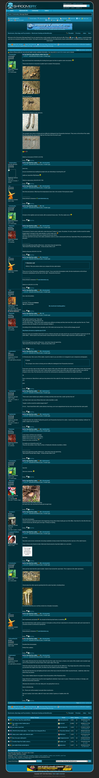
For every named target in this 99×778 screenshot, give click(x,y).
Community (35, 10)
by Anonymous (85, 724)
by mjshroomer (85, 746)
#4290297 (26, 482)
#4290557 (26, 513)
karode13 (21, 755)
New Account (20, 20)
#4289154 (26, 227)
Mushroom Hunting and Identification (42, 33)
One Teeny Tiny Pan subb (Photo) (21, 720)
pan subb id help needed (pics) (20, 745)
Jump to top (12, 702)
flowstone (45, 257)
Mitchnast (62, 734)
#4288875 (26, 56)
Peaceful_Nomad (65, 731)
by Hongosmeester (85, 739)
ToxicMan (15, 755)
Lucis (54, 755)
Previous (78, 33)
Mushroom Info (23, 10)
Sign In (12, 20)
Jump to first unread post (15, 50)
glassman (62, 745)
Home (12, 10)
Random (61, 20)
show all (89, 50)
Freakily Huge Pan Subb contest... (21, 741)
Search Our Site (67, 3)
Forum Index (33, 18)
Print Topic (28, 758)
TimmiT (41, 755)
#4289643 (26, 415)
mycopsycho (63, 727)
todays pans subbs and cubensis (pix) (22, 734)
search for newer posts (63, 52)
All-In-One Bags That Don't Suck (48, 44)
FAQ (79, 18)
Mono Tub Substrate (30, 44)
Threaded (70, 33)
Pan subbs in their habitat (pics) (21, 723)
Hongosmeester (64, 738)
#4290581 (26, 533)
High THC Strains (18, 44)
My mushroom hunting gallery (57, 306)
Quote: (28, 360)
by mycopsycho (85, 728)
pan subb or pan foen (18, 727)
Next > (84, 50)
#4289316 (26, 315)
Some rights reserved (58, 774)
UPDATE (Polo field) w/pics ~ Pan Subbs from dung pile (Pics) (29, 731)
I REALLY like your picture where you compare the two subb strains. (43, 264)
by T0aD (85, 721)
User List (85, 18)
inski (25, 755)
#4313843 (26, 640)
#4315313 (26, 657)
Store (54, 20)
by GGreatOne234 (85, 732)
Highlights (64, 18)
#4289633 (26, 392)
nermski (62, 723)
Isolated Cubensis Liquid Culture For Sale (21, 46)
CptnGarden (45, 414)
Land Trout (63, 755)
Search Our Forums (78, 3)
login (72, 37)
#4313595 (26, 615)
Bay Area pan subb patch (19, 738)
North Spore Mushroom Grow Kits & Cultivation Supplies (74, 44)
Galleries (72, 18)
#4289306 (26, 292)
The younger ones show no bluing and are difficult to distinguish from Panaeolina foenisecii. (50, 362)
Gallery (47, 10)
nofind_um (63, 741)
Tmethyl (50, 755)
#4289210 (26, 258)
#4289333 (26, 353)
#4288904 (26, 164)
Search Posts (43, 18)
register (80, 37)
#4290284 (26, 462)
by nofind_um (85, 735)
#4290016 (26, 430)
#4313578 (26, 564)
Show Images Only (13, 758)
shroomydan (45, 162)
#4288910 (26, 187)
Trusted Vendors (54, 18)
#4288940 (26, 207)
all (16, 725)
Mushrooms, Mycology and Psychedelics (19, 33)
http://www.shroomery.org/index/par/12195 (34, 330)
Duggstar (36, 755)
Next (89, 33)
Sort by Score (21, 758)
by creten (85, 743)
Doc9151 (58, 755)
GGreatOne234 (64, 720)
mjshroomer (45, 391)
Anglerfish (45, 755)
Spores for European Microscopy (44, 46)
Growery (68, 20)
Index (84, 33)
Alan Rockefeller (30, 755)
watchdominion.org (43, 198)
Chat (48, 20)
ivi (43, 206)
